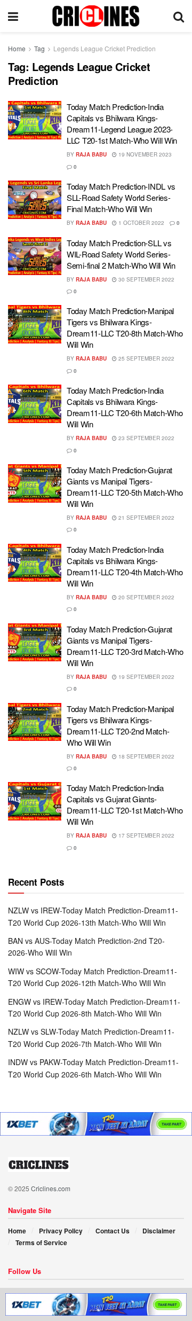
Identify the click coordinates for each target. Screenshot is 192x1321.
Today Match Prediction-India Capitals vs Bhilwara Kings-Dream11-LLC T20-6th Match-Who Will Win (124, 407)
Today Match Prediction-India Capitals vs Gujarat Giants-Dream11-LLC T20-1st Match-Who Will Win (124, 804)
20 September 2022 (145, 597)
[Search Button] (178, 16)
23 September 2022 (145, 438)
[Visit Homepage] (96, 16)
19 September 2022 (145, 677)
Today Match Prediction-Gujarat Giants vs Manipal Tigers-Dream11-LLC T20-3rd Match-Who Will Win (125, 645)
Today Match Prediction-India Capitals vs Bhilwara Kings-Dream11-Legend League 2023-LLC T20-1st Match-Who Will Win (122, 123)
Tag (39, 48)
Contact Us (112, 1231)
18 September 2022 (145, 756)
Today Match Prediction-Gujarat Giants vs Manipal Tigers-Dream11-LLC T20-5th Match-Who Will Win (124, 486)
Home (17, 48)
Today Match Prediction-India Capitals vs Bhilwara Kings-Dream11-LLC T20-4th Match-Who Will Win (124, 566)
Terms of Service (41, 1242)
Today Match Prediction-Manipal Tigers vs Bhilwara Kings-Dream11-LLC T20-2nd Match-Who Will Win (120, 725)
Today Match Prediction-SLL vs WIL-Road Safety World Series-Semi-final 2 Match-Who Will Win (121, 254)
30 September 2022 (145, 279)
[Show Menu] (13, 16)
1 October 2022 (140, 222)
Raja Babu (91, 154)
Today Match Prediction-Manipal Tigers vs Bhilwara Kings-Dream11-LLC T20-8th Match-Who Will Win (124, 327)
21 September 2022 (145, 517)
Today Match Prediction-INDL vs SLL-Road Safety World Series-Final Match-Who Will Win (121, 197)
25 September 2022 (145, 358)
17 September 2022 (145, 835)
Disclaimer (158, 1231)
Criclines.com (50, 1188)
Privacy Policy (61, 1231)
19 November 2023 (144, 154)
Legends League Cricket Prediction (104, 48)
